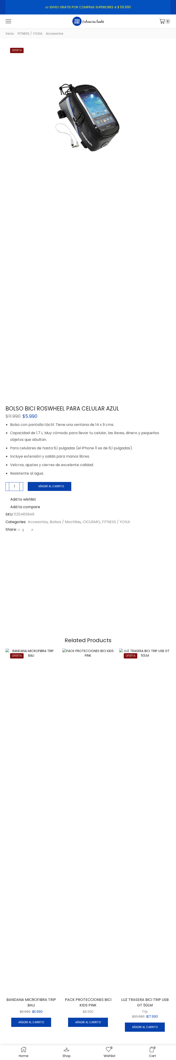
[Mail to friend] (27, 529)
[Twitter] (19, 529)
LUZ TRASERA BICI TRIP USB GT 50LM (145, 1002)
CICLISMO (91, 521)
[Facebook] (23, 529)
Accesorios (54, 33)
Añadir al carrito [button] (31, 1022)
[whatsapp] (31, 529)
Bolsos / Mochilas (65, 521)
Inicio (10, 33)
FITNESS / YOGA (30, 33)
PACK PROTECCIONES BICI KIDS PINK (88, 1002)
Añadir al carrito (51, 486)
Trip (145, 1011)
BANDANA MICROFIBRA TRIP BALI (31, 1002)
